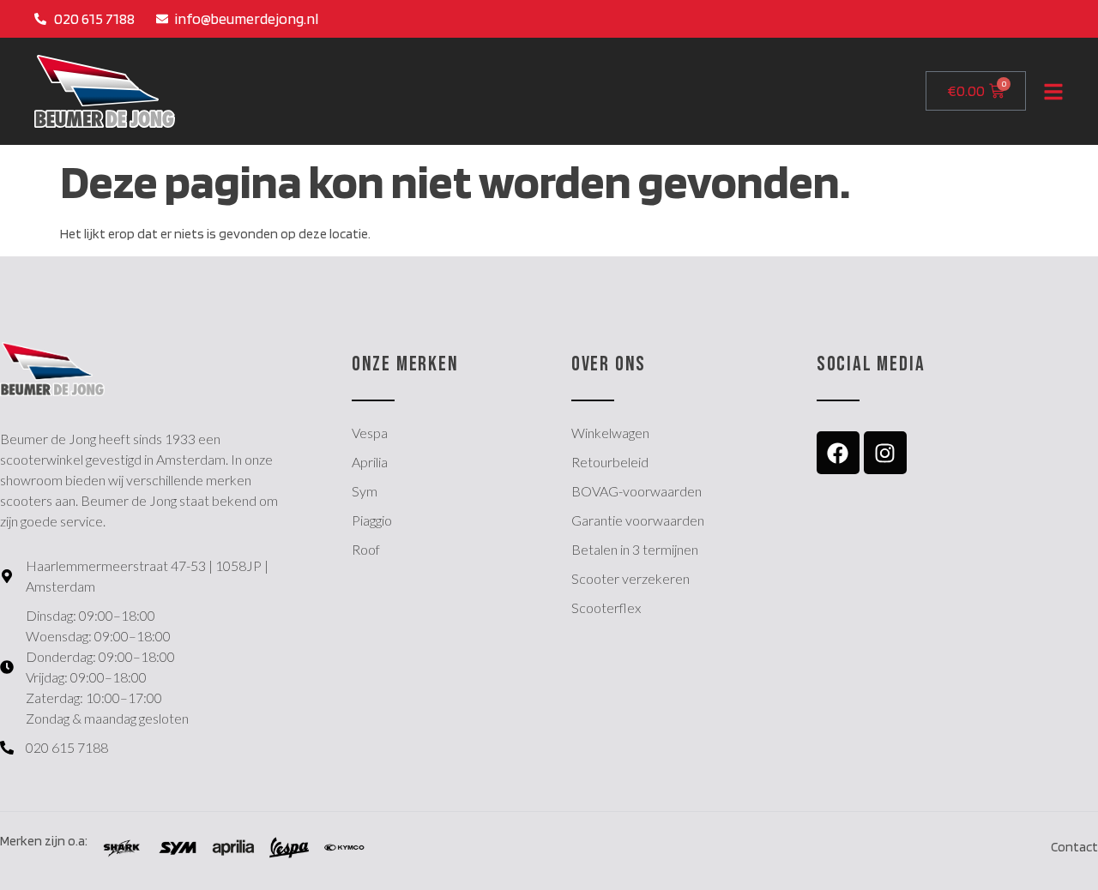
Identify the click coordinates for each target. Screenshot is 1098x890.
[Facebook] (838, 452)
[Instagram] (885, 452)
